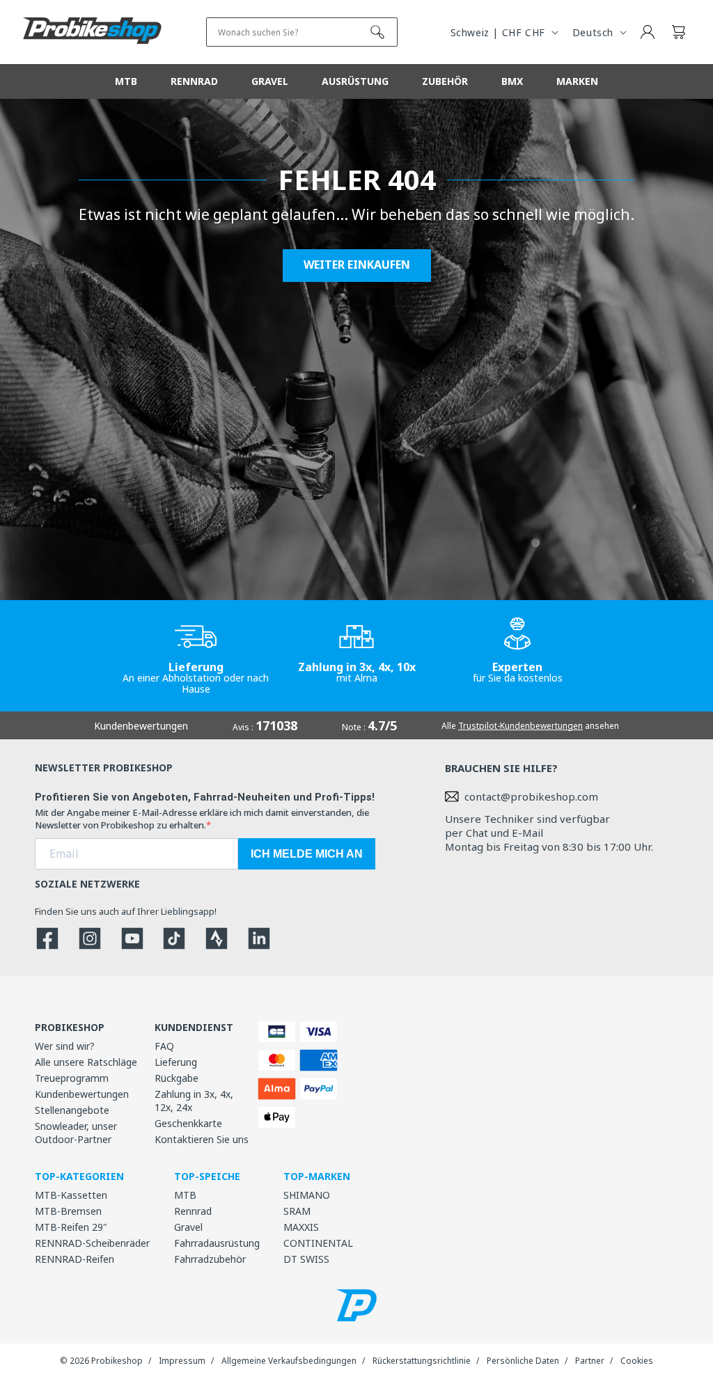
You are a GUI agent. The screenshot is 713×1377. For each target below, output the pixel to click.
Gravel (188, 1227)
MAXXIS (301, 1227)
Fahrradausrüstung (217, 1243)
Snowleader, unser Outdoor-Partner (76, 1132)
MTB (185, 1195)
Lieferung (176, 1062)
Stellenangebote (72, 1110)
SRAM (297, 1211)
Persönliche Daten (523, 1361)
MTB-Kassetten (71, 1195)
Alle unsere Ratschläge (86, 1062)
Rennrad (193, 1211)
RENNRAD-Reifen (74, 1259)
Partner (589, 1361)
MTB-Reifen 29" (71, 1227)
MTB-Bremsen (68, 1211)
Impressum (182, 1361)
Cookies (636, 1361)
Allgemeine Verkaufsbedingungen (288, 1361)
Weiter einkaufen (357, 265)
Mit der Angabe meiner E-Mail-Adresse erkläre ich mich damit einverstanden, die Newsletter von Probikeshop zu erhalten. (202, 818)
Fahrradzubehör (210, 1259)
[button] (678, 32)
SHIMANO (306, 1195)
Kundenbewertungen (82, 1094)
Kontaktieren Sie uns (202, 1139)
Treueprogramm (72, 1078)
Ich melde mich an (307, 854)
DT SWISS (306, 1259)
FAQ (164, 1046)
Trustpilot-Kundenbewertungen (520, 726)
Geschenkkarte (188, 1123)
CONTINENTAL (318, 1243)
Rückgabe (176, 1078)
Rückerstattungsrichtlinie (422, 1361)
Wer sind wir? (65, 1046)
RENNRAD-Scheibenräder (92, 1243)
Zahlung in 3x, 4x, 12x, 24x (194, 1100)
